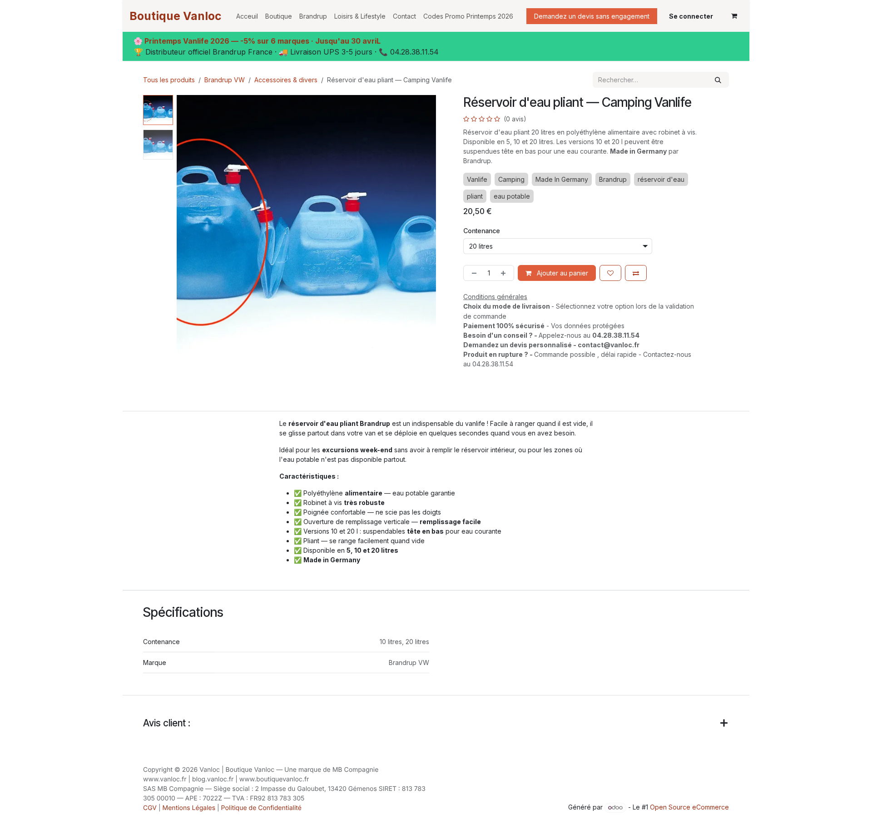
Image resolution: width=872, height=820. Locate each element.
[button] (190, 225)
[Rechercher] (718, 80)
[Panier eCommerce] (734, 16)
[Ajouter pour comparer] (636, 273)
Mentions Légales (189, 808)
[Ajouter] (505, 272)
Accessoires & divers (285, 80)
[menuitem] (247, 16)
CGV (150, 808)
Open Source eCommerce (689, 807)
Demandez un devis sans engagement (591, 16)
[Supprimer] (472, 272)
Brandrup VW (224, 80)
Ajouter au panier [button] (561, 273)
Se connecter (691, 16)
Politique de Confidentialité (261, 808)
